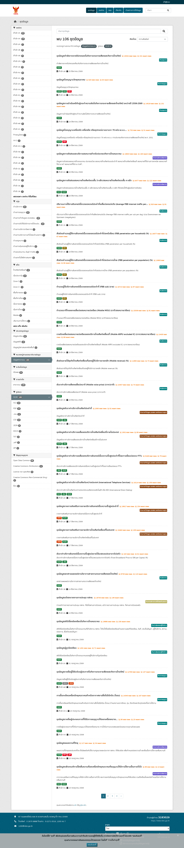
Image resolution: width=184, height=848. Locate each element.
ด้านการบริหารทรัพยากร (160, 158)
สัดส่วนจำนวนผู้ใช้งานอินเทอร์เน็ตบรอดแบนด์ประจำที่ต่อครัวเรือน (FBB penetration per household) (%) (103, 233)
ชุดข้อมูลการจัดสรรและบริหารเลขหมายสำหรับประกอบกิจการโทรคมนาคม (89, 154)
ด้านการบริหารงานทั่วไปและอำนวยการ (156, 602)
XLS (64, 91)
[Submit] (168, 10)
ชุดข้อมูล (91, 10)
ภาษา (107, 825)
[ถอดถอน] (94, 46)
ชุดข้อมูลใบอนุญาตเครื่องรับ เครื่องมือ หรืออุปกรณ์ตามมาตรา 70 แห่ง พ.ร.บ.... (92, 130)
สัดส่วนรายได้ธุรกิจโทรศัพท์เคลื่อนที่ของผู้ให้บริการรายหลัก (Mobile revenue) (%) (93, 361)
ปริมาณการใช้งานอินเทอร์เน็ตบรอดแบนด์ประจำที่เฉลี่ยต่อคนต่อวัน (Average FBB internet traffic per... (102, 204)
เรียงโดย (133, 39)
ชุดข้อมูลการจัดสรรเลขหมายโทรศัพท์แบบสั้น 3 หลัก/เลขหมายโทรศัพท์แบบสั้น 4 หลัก (94, 180)
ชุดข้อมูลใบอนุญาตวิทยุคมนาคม (71, 79)
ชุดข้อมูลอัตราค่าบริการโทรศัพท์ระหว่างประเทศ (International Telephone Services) (94, 482)
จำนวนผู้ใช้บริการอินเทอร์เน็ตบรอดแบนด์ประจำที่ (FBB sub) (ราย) (86, 287)
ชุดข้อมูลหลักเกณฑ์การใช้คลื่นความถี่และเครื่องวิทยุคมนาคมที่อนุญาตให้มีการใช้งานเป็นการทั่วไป (99, 767)
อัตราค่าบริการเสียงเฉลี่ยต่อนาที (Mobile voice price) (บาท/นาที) (86, 384)
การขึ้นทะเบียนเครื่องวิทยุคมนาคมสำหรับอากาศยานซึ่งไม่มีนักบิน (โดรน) (89, 695)
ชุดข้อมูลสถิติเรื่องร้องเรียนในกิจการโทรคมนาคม (78, 621)
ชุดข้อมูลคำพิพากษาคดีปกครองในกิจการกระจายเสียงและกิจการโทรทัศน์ (89, 56)
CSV (64, 248)
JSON (59, 518)
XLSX (59, 68)
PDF (69, 91)
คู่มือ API (83, 805)
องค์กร (101, 10)
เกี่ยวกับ (118, 10)
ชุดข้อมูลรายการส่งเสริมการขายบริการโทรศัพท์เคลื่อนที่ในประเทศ (86, 530)
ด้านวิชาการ (163, 211)
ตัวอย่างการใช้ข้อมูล (133, 10)
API (75, 805)
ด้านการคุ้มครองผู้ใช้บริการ (159, 625)
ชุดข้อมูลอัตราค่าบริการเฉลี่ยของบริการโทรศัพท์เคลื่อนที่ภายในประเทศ (88, 432)
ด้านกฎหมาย (163, 60)
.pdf (69, 755)
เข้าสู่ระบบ (166, 2)
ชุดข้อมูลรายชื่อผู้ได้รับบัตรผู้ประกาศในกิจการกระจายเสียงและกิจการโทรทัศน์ (91, 672)
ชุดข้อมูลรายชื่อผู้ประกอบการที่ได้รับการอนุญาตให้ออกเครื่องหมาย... (87, 719)
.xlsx (64, 420)
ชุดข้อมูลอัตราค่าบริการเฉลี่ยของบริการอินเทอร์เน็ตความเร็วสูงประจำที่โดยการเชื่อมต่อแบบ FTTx (100, 456)
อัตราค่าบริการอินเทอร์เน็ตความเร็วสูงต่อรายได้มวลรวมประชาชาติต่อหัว (89, 554)
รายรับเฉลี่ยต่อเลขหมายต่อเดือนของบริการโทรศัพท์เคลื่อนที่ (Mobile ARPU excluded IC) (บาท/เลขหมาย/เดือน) (106, 334)
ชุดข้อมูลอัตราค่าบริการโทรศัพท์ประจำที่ (74, 408)
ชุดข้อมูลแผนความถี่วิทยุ (68, 743)
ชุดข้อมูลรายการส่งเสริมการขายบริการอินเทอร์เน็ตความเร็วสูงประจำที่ (88, 506)
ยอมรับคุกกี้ (92, 844)
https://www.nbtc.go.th (160, 820)
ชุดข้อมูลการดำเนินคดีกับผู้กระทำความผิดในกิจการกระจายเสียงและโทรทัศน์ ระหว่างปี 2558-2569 (100, 103)
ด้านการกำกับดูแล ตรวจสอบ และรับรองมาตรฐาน (153, 412)
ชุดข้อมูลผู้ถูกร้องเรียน (67, 648)
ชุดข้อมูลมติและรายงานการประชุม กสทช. (75, 597)
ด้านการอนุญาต (162, 84)
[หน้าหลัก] (15, 21)
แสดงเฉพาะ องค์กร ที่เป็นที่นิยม (25, 196)
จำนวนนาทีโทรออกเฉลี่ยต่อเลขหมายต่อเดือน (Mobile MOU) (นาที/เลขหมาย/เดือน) (94, 310)
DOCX (65, 683)
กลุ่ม (110, 10)
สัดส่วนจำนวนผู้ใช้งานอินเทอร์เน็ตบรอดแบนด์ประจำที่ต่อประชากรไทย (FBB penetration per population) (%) (105, 260)
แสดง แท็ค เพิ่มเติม (20, 326)
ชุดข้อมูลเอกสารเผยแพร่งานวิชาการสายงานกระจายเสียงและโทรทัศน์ (87, 574)
